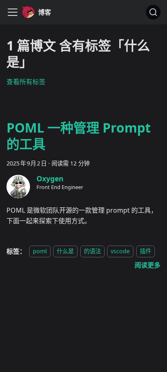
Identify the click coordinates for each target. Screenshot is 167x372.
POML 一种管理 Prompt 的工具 (78, 135)
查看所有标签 (25, 81)
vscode (120, 251)
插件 (145, 251)
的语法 (92, 251)
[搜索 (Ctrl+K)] (153, 12)
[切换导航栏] (12, 12)
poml (40, 251)
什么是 (65, 251)
